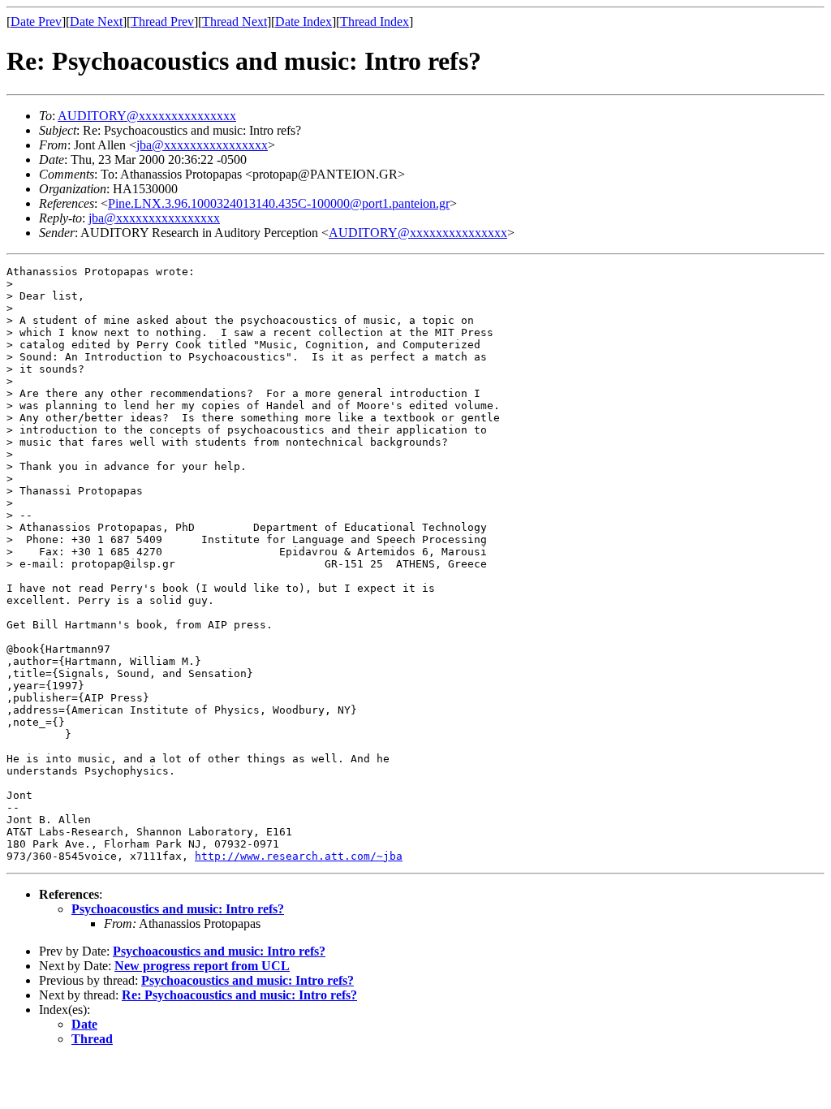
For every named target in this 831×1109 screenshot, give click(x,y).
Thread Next (234, 21)
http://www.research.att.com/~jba (299, 856)
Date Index (303, 21)
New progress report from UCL (202, 966)
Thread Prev (162, 21)
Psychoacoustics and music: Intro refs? (177, 909)
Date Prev (36, 21)
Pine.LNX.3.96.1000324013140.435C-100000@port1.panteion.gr (279, 203)
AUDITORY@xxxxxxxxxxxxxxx (147, 116)
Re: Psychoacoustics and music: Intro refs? (239, 995)
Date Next (96, 21)
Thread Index (374, 21)
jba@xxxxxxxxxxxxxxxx (202, 145)
